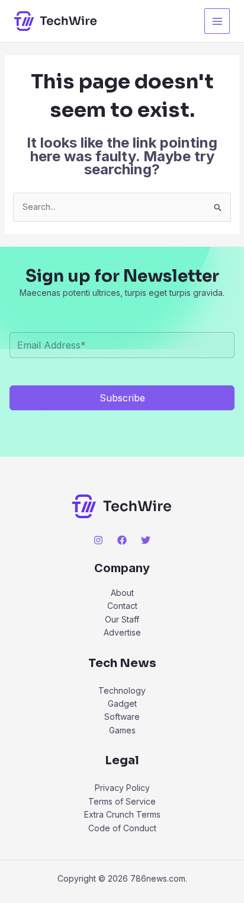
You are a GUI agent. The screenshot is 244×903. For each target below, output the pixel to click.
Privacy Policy (122, 788)
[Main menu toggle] (217, 21)
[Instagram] (98, 540)
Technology (122, 690)
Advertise (122, 632)
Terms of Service (122, 801)
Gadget (122, 703)
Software (122, 716)
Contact (122, 606)
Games (122, 730)
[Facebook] (122, 540)
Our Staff (122, 619)
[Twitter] (145, 540)
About (122, 593)
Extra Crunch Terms (122, 814)
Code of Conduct (122, 828)
